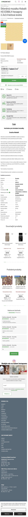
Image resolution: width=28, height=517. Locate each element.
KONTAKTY (3, 404)
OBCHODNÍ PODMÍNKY (5, 422)
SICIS (2, 445)
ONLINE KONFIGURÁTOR (5, 426)
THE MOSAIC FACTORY (5, 442)
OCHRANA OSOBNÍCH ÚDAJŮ (6, 429)
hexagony (17, 186)
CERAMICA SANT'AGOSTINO (6, 449)
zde (1, 506)
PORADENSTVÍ (4, 418)
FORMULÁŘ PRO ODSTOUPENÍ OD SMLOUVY (9, 428)
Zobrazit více (14, 353)
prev (1, 239)
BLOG (2, 407)
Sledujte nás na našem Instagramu (14, 363)
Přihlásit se (7, 393)
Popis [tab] (14, 124)
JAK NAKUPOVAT (4, 417)
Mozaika (17, 178)
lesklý (16, 187)
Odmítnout (7, 513)
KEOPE (2, 443)
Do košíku (14, 80)
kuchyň (21, 184)
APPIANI (2, 440)
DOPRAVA (3, 411)
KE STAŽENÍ (3, 424)
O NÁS (2, 406)
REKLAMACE (3, 420)
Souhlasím (20, 513)
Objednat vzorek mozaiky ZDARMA (15, 85)
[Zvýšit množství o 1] (26, 76)
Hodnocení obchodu (14, 310)
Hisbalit (5, 20)
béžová (17, 182)
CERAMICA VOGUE (4, 451)
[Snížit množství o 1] (19, 76)
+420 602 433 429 (14, 475)
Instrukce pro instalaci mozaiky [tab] (14, 128)
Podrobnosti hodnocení (19, 18)
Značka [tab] (14, 132)
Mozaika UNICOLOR (19, 195)
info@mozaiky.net (8, 477)
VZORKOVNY (3, 413)
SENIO (2, 447)
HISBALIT (3, 438)
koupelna (17, 184)
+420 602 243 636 (6, 475)
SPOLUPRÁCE (3, 415)
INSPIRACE (3, 409)
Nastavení (13, 509)
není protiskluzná (19, 189)
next (27, 239)
